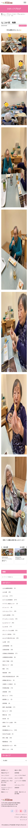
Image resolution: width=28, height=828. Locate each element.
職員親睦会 (5, 741)
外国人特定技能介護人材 (8, 676)
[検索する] (25, 577)
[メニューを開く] (25, 2)
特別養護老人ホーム (7, 730)
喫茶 (3, 668)
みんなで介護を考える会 (8, 638)
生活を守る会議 (6, 734)
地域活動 (4, 672)
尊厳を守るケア (5, 773)
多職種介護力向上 (6, 680)
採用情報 (4, 703)
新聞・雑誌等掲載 (6, 707)
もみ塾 (4, 642)
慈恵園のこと (5, 699)
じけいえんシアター (7, 611)
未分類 (4, 718)
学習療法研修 (5, 688)
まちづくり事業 (18, 778)
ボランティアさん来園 (8, 630)
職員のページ (4, 792)
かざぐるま (5, 596)
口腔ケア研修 (5, 661)
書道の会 (4, 714)
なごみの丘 (5, 626)
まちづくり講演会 (6, 634)
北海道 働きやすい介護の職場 (20, 792)
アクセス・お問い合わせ (20, 817)
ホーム (4, 14)
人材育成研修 (5, 645)
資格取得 (17, 787)
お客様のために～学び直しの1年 (6, 781)
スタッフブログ (5, 775)
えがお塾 (4, 592)
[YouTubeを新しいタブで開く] (20, 811)
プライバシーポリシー (21, 814)
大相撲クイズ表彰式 (7, 684)
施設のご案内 (18, 770)
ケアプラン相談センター (8, 603)
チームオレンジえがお (8, 619)
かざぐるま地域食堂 (7, 599)
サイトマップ (23, 819)
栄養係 (4, 726)
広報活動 (4, 691)
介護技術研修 (5, 649)
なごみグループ (22, 25)
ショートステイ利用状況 (20, 781)
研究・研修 (5, 737)
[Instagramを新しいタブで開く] (16, 811)
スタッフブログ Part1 (20, 775)
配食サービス (5, 749)
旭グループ (5, 711)
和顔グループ (5, 665)
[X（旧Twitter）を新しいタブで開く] (12, 811)
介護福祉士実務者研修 (8, 653)
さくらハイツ (5, 607)
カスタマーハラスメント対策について (6, 788)
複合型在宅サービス (7, 745)
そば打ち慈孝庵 (6, 615)
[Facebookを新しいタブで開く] (25, 811)
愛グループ (5, 695)
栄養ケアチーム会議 (7, 722)
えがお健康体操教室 (7, 588)
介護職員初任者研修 (7, 657)
